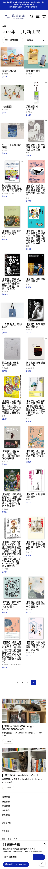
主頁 (4, 26)
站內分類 (13, 40)
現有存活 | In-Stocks (16, 864)
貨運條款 (6, 810)
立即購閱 (8, 741)
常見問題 (6, 797)
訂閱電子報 (6, 823)
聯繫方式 (5, 831)
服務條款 (6, 802)
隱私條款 (6, 815)
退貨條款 (6, 806)
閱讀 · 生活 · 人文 (9, 839)
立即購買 (8, 788)
